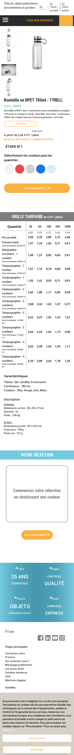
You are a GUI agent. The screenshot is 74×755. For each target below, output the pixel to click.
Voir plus (20, 123)
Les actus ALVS (14, 668)
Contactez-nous (15, 653)
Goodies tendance (16, 672)
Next (8, 94)
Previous (8, 30)
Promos (10, 657)
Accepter (37, 749)
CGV (7, 676)
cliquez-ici (8, 730)
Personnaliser (37, 738)
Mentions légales (15, 680)
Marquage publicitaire (18, 664)
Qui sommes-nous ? (17, 661)
